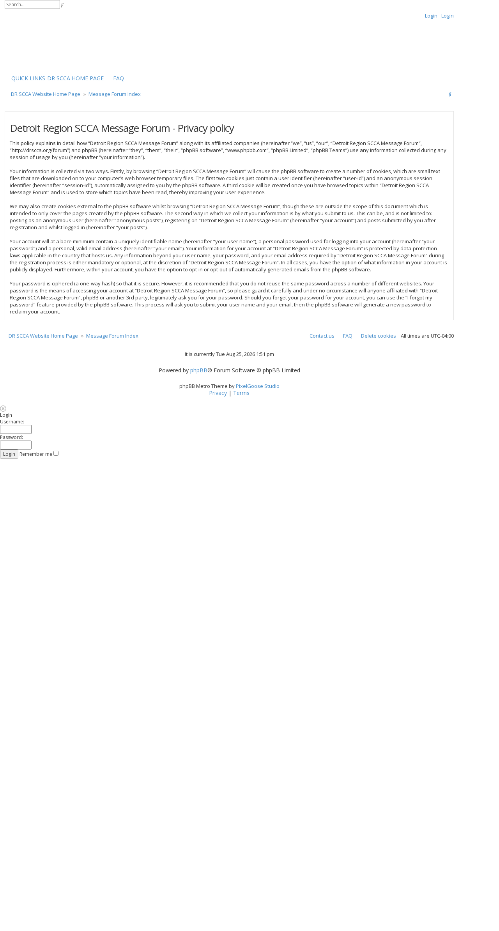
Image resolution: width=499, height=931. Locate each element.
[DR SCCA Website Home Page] (29, 45)
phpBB (198, 370)
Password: (11, 437)
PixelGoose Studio (258, 385)
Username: (12, 421)
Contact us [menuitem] (322, 335)
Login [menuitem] (431, 15)
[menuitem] (75, 78)
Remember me (36, 454)
